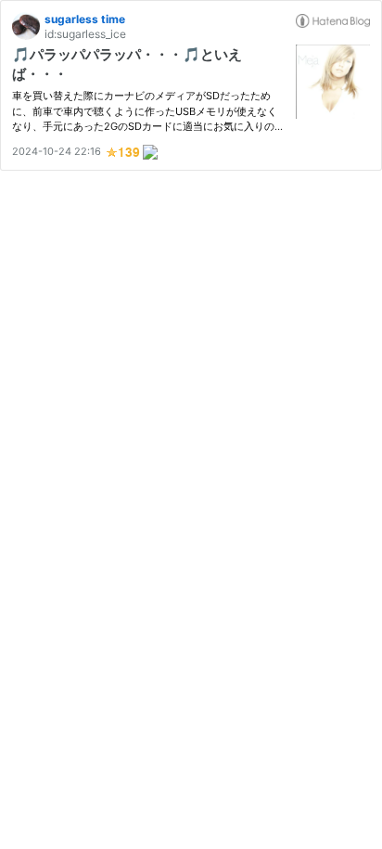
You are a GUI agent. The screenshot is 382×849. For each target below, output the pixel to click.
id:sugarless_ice (85, 34)
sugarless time (85, 19)
